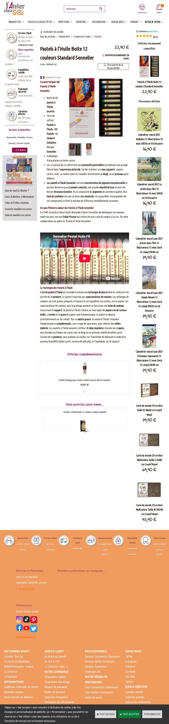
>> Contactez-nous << (56, 666)
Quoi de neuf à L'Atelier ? (17, 190)
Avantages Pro (93, 671)
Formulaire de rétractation (59, 702)
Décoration (98, 21)
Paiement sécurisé (23, 90)
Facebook (130, 671)
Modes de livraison (55, 692)
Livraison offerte (22, 112)
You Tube (130, 676)
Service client (25, 33)
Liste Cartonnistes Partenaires (101, 687)
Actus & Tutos (152, 21)
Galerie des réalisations (138, 702)
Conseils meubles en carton (18, 209)
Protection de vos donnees (18, 697)
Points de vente (93, 697)
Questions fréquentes (56, 697)
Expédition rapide (23, 71)
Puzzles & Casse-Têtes (40, 21)
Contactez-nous (25, 44)
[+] (53, 550)
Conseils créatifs (134, 692)
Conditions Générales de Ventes (21, 686)
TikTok (128, 656)
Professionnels (96, 651)
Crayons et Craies (82, 36)
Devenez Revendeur (96, 666)
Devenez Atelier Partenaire (100, 661)
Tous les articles (47, 36)
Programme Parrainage (57, 682)
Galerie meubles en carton (18, 215)
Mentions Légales (13, 692)
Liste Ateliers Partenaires (99, 692)
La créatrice (10, 671)
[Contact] (23, 550)
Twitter (129, 681)
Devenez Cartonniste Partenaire (102, 656)
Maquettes (15, 21)
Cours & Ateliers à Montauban (19, 196)
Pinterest (130, 666)
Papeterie (63, 21)
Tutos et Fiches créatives (17, 202)
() (155, 37)
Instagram (130, 661)
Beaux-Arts (117, 21)
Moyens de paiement (56, 686)
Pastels (97, 36)
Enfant (134, 21)
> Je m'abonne (25, 588)
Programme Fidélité (55, 676)
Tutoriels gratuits (134, 697)
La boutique (10, 676)
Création (81, 21)
